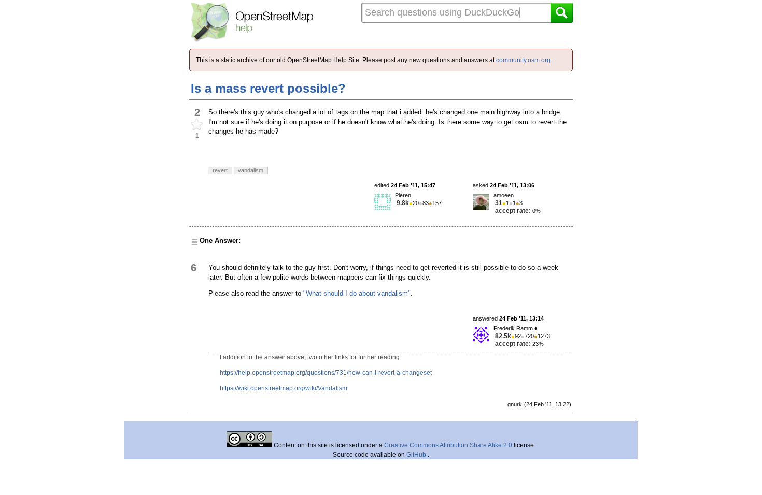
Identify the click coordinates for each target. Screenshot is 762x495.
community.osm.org (523, 60)
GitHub (417, 454)
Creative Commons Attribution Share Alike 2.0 (448, 445)
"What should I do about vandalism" (357, 293)
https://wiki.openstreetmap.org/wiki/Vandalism (283, 388)
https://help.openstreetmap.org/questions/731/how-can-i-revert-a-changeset (326, 372)
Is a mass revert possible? (268, 88)
